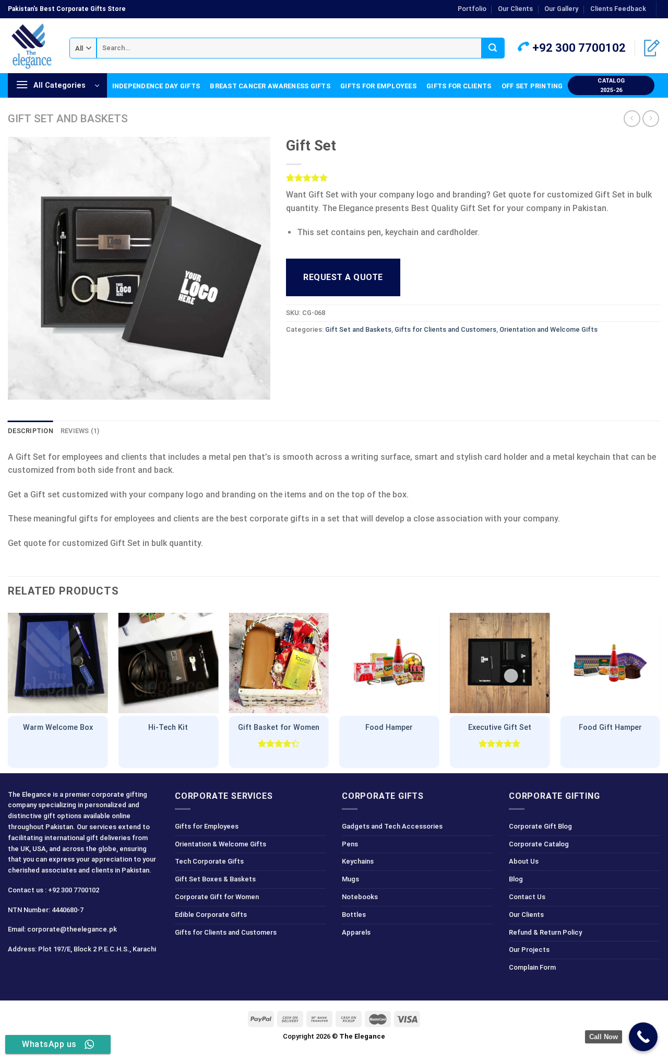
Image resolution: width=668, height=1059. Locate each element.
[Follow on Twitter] (54, 972)
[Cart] (651, 48)
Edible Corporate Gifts (211, 914)
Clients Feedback (618, 9)
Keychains (358, 861)
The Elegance (362, 1036)
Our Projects (529, 949)
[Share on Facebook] (295, 353)
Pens (350, 844)
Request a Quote (343, 277)
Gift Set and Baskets (68, 118)
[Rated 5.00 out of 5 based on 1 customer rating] (473, 177)
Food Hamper (389, 727)
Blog (516, 879)
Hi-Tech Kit (168, 727)
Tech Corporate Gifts (209, 861)
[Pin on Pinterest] (352, 353)
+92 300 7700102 (578, 47)
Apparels (356, 932)
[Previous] (8, 690)
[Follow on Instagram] (35, 972)
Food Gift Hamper (610, 727)
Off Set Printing (532, 86)
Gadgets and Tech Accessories (392, 826)
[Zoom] (21, 387)
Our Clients (515, 9)
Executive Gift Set (499, 727)
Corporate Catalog (539, 844)
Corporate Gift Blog (540, 826)
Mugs (350, 879)
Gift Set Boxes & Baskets (215, 879)
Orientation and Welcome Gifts (548, 329)
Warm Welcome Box (58, 727)
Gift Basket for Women (278, 727)
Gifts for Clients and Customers (445, 329)
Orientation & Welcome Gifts (220, 844)
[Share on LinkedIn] (370, 353)
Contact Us (527, 897)
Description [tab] (30, 431)
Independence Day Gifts (156, 86)
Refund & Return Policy (545, 932)
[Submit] (493, 48)
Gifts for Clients (458, 86)
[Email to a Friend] (333, 353)
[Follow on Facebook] (17, 972)
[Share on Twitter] (314, 353)
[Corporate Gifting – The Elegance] (31, 46)
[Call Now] (643, 1036)
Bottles (354, 914)
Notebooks (360, 897)
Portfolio (472, 9)
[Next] (659, 690)
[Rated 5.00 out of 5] (500, 743)
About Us (524, 861)
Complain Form (532, 967)
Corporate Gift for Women (217, 897)
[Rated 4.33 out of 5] (279, 743)
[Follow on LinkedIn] (72, 972)
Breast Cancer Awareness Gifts (270, 86)
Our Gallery (561, 9)
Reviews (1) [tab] (80, 431)
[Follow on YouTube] (91, 972)
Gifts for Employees (378, 86)
